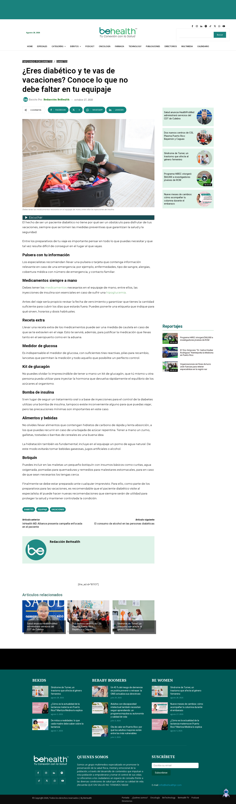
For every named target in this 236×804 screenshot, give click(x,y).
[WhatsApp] (219, 26)
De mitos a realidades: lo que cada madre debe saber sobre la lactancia (67, 723)
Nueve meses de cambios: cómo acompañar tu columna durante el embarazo (178, 199)
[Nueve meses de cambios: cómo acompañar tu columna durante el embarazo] (204, 199)
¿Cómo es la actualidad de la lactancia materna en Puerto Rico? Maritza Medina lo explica (67, 707)
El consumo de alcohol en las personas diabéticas (124, 523)
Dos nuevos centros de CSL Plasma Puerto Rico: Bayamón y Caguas (87, 626)
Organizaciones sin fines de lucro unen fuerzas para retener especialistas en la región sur (195, 366)
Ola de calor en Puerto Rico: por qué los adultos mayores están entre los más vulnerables (126, 730)
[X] (215, 26)
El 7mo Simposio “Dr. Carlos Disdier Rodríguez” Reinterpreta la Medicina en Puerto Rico (196, 352)
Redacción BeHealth (57, 99)
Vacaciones (58, 509)
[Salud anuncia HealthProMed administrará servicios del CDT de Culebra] (43, 616)
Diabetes (61, 61)
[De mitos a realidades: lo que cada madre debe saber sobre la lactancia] (40, 724)
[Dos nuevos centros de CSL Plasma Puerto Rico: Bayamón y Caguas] (88, 616)
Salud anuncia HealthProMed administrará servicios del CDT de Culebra (42, 626)
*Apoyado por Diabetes (37, 61)
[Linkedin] (201, 26)
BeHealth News (34, 617)
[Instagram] (197, 26)
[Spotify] (206, 26)
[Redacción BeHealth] (26, 99)
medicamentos (56, 287)
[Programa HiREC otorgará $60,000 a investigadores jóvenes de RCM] (204, 178)
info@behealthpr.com (170, 784)
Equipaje (42, 509)
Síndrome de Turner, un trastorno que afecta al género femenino (129, 626)
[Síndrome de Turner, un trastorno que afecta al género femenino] (133, 616)
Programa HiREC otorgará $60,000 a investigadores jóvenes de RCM (177, 177)
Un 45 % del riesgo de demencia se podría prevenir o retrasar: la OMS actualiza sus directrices (127, 690)
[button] (226, 793)
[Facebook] (192, 26)
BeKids (120, 617)
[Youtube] (224, 26)
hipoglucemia (116, 292)
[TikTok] (210, 26)
